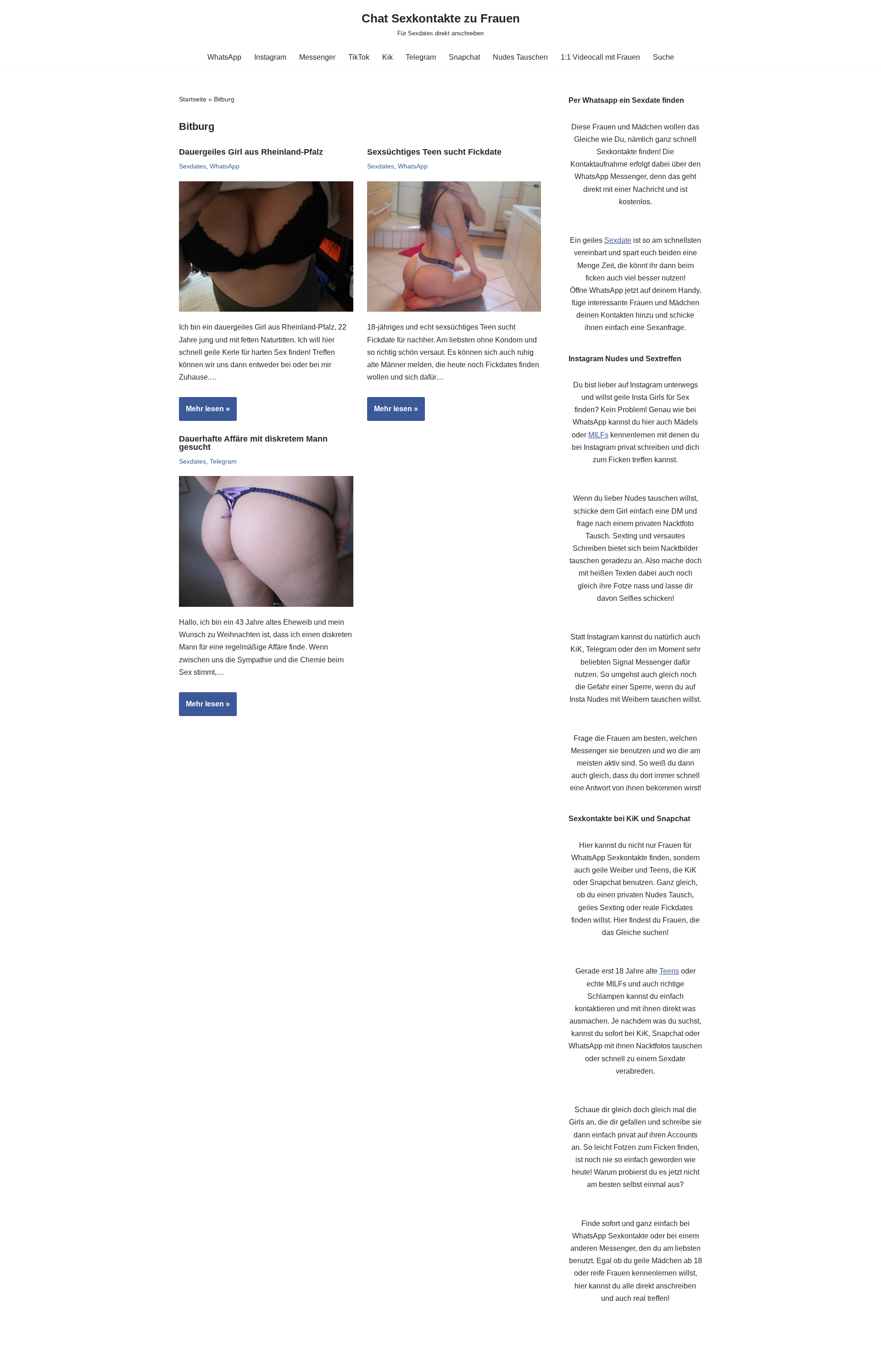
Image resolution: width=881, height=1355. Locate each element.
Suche (663, 57)
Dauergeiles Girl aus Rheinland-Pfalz (251, 152)
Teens (669, 971)
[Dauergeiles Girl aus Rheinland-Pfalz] (266, 246)
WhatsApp (224, 57)
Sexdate (617, 240)
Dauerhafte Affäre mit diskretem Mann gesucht (253, 443)
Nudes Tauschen (520, 57)
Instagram (270, 57)
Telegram (421, 57)
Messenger (317, 57)
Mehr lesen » (204, 412)
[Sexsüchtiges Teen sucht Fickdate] (454, 246)
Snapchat (464, 57)
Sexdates (192, 166)
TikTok (358, 57)
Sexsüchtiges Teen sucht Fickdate (434, 152)
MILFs (598, 435)
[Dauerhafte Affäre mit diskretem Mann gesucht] (266, 541)
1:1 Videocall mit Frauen (600, 57)
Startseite (192, 99)
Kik (387, 57)
